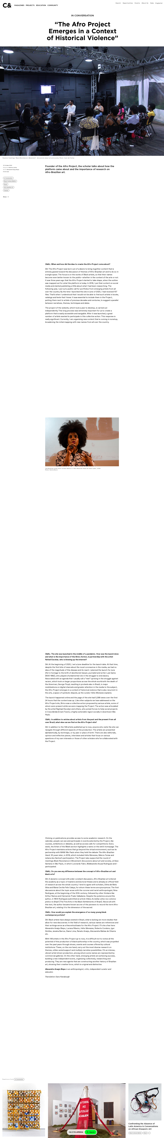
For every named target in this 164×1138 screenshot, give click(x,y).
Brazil (5, 184)
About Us (145, 3)
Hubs (152, 3)
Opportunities (128, 3)
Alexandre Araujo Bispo (13, 169)
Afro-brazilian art (8, 187)
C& (7, 5)
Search (118, 3)
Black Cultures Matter (10, 181)
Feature (6, 190)
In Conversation (8, 178)
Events (137, 3)
